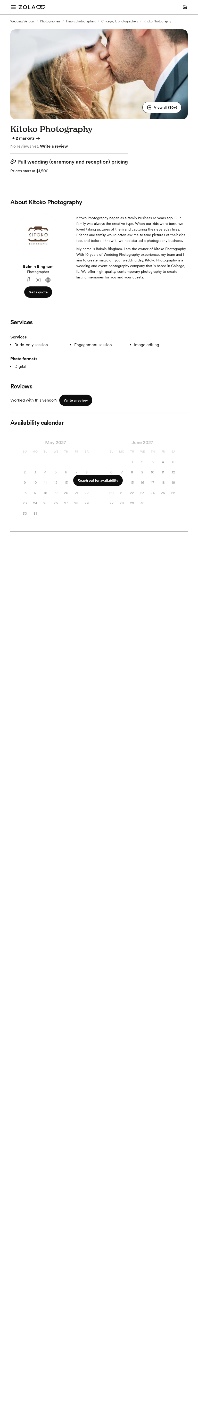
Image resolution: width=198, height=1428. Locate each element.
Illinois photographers (81, 21)
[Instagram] (38, 280)
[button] (162, 107)
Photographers (50, 21)
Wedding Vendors (22, 21)
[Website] (48, 280)
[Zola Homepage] (32, 7)
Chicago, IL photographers (119, 21)
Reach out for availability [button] (98, 480)
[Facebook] (28, 280)
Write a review (54, 146)
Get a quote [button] (38, 292)
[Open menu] (13, 7)
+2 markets (23, 138)
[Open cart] (185, 7)
